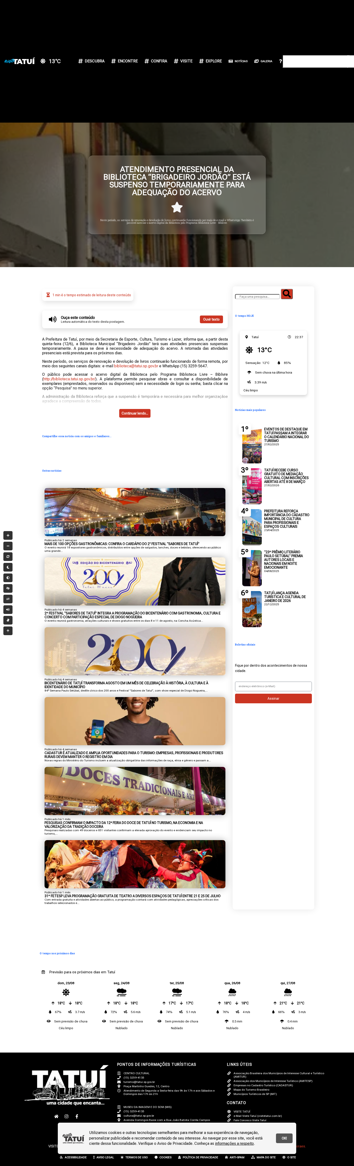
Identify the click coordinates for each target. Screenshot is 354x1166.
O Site (291, 1157)
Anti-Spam (237, 1157)
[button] (308, 28)
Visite (186, 61)
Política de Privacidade (200, 1157)
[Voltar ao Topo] (8, 630)
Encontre (128, 61)
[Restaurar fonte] (8, 556)
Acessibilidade (76, 1157)
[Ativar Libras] (8, 620)
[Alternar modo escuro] (8, 567)
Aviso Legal (105, 1157)
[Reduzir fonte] (8, 546)
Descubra (95, 61)
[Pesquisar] (287, 294)
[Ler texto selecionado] (8, 609)
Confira (159, 61)
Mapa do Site (266, 1157)
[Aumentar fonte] (8, 535)
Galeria (266, 61)
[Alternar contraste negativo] (8, 599)
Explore (214, 61)
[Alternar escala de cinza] (8, 577)
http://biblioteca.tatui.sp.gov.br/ (69, 379)
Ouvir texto (211, 319)
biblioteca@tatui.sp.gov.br (136, 366)
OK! (284, 1138)
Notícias (241, 61)
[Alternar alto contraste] (8, 588)
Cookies (165, 1157)
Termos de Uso (136, 1157)
